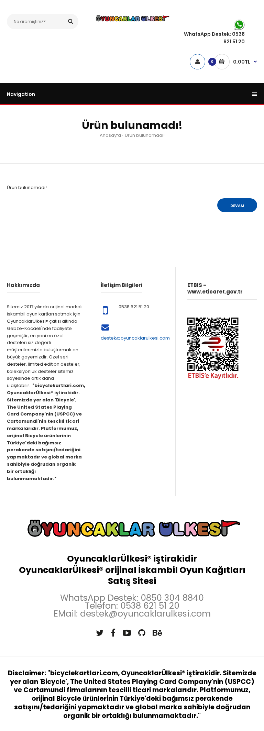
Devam (237, 205)
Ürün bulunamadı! (145, 135)
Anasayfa (110, 135)
